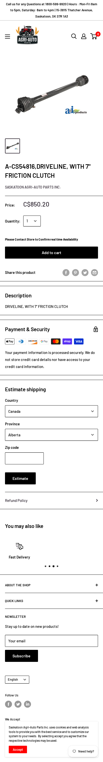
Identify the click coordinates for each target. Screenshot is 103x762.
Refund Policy (16, 500)
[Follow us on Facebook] (8, 704)
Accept (18, 749)
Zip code (12, 447)
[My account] (83, 36)
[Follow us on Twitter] (18, 704)
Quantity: (12, 221)
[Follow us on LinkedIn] (27, 704)
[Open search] (74, 36)
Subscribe (21, 655)
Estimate (20, 478)
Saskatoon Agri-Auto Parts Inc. (33, 187)
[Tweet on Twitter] (85, 272)
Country (11, 400)
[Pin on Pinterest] (75, 272)
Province (12, 424)
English (13, 679)
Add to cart (51, 252)
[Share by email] (94, 272)
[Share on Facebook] (66, 272)
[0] (94, 36)
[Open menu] (7, 37)
